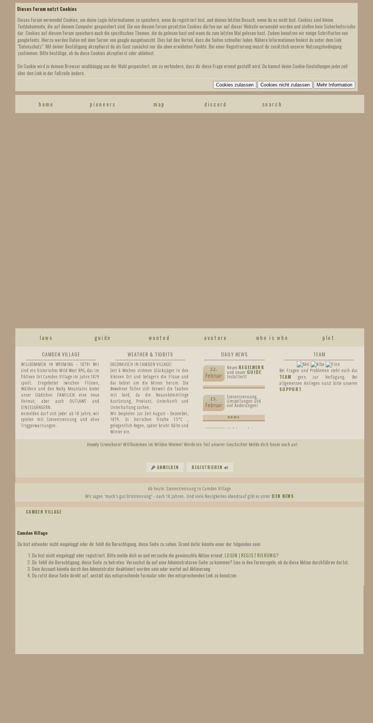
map (159, 104)
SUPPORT (290, 389)
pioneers (102, 104)
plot (328, 337)
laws (46, 337)
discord (215, 104)
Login (231, 555)
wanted (159, 337)
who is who (272, 337)
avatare (215, 337)
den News (283, 496)
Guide (254, 372)
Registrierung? (260, 555)
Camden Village (44, 512)
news (234, 417)
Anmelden (168, 467)
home (46, 104)
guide (102, 337)
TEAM (285, 377)
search (272, 104)
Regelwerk (251, 367)
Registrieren (207, 467)
